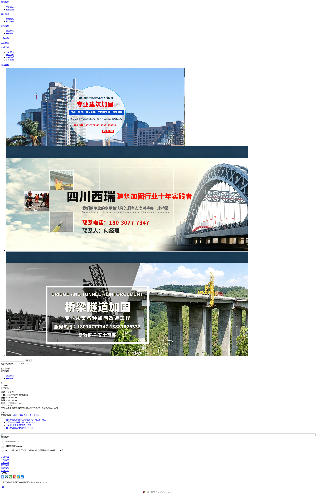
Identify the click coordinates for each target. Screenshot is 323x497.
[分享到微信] (10, 476)
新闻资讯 (5, 26)
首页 (15, 415)
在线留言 (10, 9)
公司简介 (10, 52)
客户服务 (5, 14)
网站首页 (5, 65)
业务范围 (5, 43)
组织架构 (10, 60)
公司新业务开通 (18, 425)
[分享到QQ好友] (6, 476)
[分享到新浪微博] (14, 476)
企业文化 (10, 55)
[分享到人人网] (22, 476)
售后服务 (10, 19)
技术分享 (10, 21)
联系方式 (10, 7)
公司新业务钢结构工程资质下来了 (26, 420)
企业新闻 (10, 31)
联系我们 (5, 2)
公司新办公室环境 (19, 428)
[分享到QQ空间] (18, 476)
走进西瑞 (5, 47)
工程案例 (5, 38)
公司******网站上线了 (21, 422)
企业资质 (10, 57)
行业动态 (10, 33)
